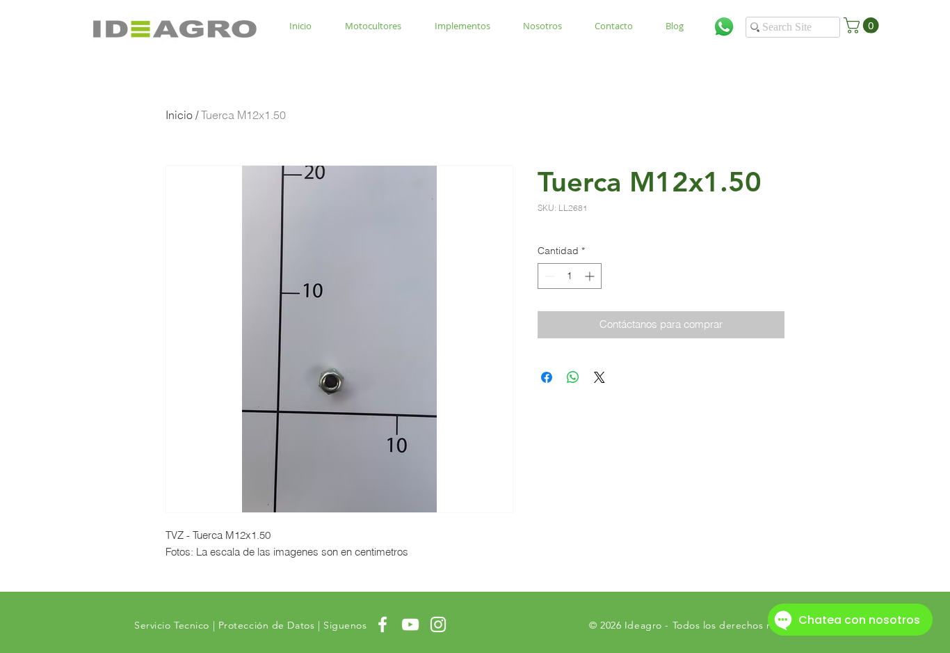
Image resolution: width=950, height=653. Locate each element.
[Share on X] (599, 377)
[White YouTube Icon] (410, 624)
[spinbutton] (569, 276)
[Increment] (590, 276)
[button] (863, 25)
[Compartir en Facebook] (546, 377)
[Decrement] (548, 276)
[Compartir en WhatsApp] (573, 377)
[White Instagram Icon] (438, 624)
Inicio (179, 115)
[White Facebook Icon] (382, 624)
